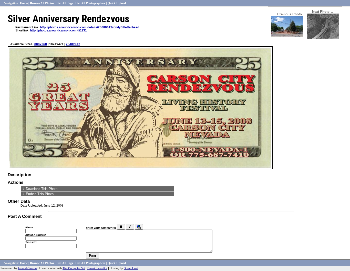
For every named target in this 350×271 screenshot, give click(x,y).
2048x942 (73, 44)
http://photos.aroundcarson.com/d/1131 (58, 30)
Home (24, 3)
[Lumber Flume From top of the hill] (323, 38)
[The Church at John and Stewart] (287, 35)
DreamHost (131, 268)
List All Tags (64, 3)
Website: (31, 242)
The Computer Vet (74, 268)
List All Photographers (90, 3)
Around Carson (27, 268)
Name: (29, 227)
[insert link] (139, 227)
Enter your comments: (101, 227)
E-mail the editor (97, 268)
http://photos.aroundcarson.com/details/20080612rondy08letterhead (89, 27)
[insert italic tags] (130, 227)
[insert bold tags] (121, 227)
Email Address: (35, 234)
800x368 (40, 44)
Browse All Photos (42, 3)
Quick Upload (117, 3)
